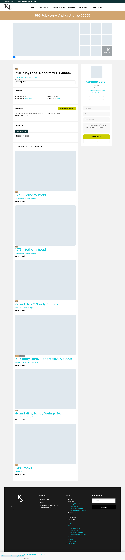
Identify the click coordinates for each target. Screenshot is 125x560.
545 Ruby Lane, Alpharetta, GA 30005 (43, 359)
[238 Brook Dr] (45, 444)
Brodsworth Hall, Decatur (78, 510)
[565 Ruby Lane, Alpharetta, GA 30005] (96, 72)
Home (70, 499)
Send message (96, 137)
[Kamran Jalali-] (7, 7)
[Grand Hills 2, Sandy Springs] (45, 280)
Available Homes (73, 513)
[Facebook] (90, 98)
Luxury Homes (29, 98)
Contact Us (71, 519)
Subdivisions (71, 502)
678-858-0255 (96, 92)
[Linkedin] (98, 98)
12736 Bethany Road (30, 195)
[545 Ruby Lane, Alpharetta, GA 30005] (45, 335)
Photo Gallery (72, 517)
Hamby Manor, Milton (77, 508)
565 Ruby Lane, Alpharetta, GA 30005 (26, 77)
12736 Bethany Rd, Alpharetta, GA (25, 198)
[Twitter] (94, 98)
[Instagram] (103, 98)
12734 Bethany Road (30, 249)
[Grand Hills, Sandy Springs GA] (45, 389)
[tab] (14, 57)
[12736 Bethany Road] (45, 171)
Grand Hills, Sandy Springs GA (38, 413)
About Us (70, 515)
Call (97, 141)
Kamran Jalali (96, 82)
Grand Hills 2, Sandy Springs (36, 304)
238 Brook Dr (25, 468)
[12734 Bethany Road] (45, 225)
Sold (58, 98)
